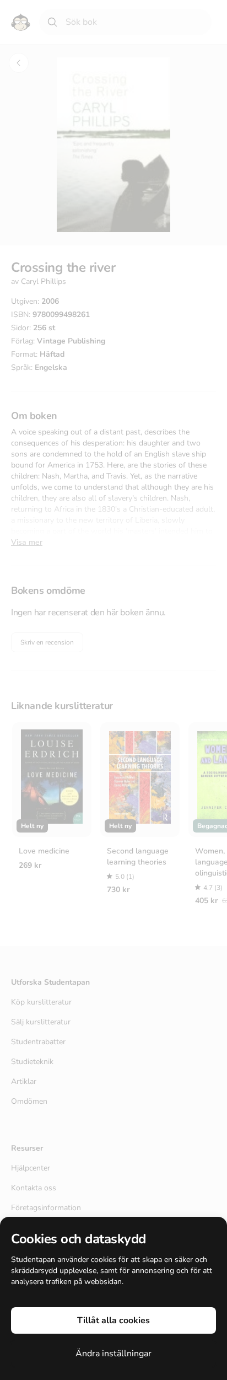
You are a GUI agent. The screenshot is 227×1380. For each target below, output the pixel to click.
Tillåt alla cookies (113, 1320)
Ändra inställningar (113, 1353)
